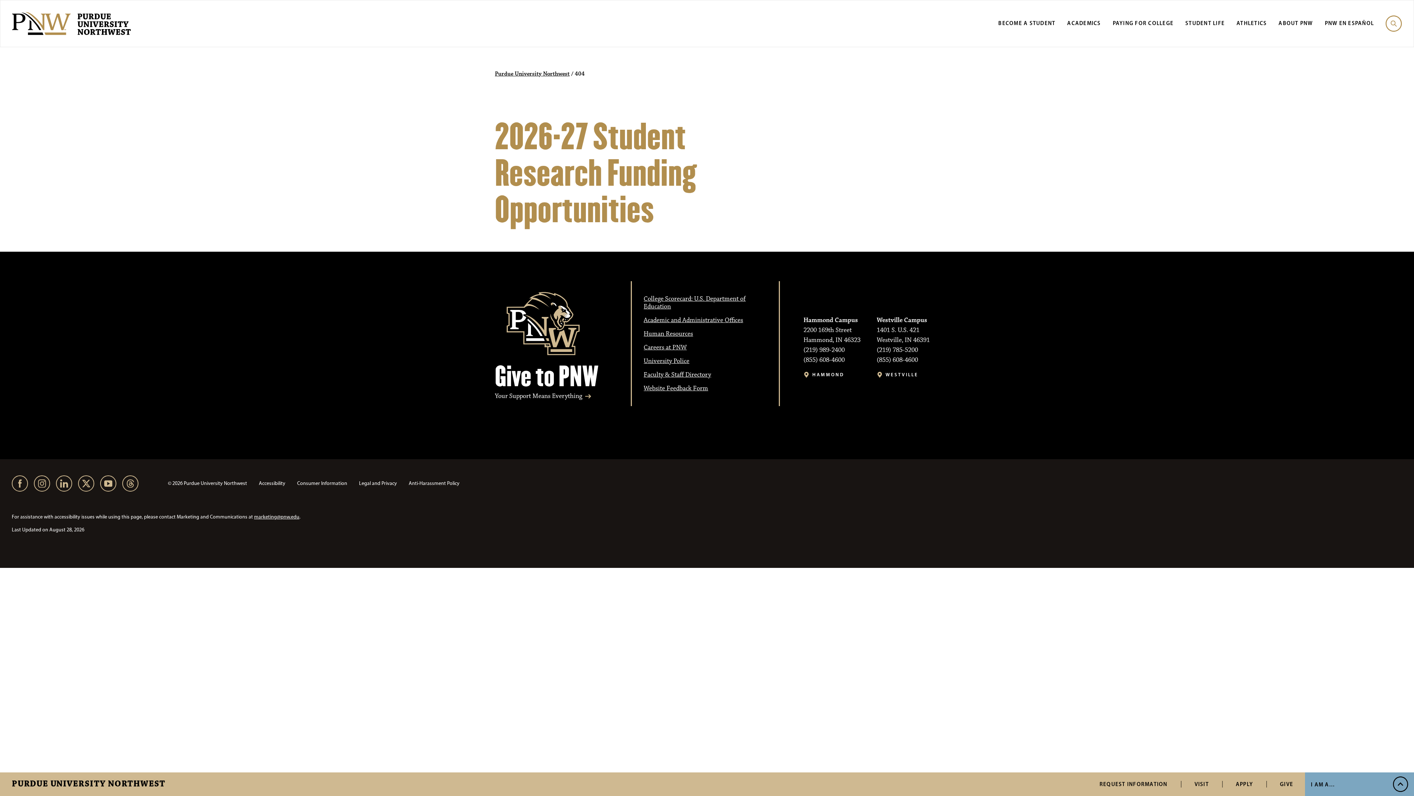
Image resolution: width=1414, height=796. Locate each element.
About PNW (1295, 23)
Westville (902, 374)
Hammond (828, 374)
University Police (666, 361)
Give (1286, 784)
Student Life (1205, 23)
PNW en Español (1349, 23)
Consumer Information (322, 483)
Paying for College (1143, 23)
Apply (1244, 784)
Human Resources (668, 334)
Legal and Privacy (378, 483)
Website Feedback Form (676, 388)
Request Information (1134, 784)
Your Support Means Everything (538, 396)
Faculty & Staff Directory (677, 375)
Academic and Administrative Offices (693, 320)
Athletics (1252, 23)
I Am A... (1323, 784)
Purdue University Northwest (88, 784)
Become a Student (1026, 23)
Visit (1202, 784)
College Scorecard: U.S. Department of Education (695, 303)
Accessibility (272, 483)
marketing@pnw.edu (276, 517)
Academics (1084, 23)
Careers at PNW (665, 347)
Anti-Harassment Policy (434, 483)
